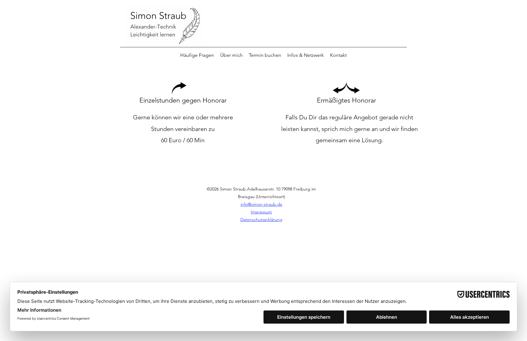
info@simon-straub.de (261, 204)
